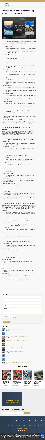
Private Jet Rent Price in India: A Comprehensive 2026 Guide (15, 347)
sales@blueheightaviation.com (13, 402)
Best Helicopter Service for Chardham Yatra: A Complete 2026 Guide (16, 358)
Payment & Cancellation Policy (38, 425)
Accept (42, 435)
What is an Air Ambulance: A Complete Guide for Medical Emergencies (17, 336)
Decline (42, 437)
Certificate (30, 425)
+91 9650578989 (16, 400)
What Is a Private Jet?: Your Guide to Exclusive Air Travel (14, 351)
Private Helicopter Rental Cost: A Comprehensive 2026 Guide (15, 340)
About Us (4, 425)
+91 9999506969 (10, 400)
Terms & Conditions (14, 319)
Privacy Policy (5, 319)
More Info (4, 385)
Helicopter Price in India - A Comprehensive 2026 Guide (14, 329)
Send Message (6, 321)
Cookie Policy (24, 425)
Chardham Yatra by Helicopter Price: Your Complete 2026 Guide (16, 355)
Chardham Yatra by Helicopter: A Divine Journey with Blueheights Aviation (17, 362)
